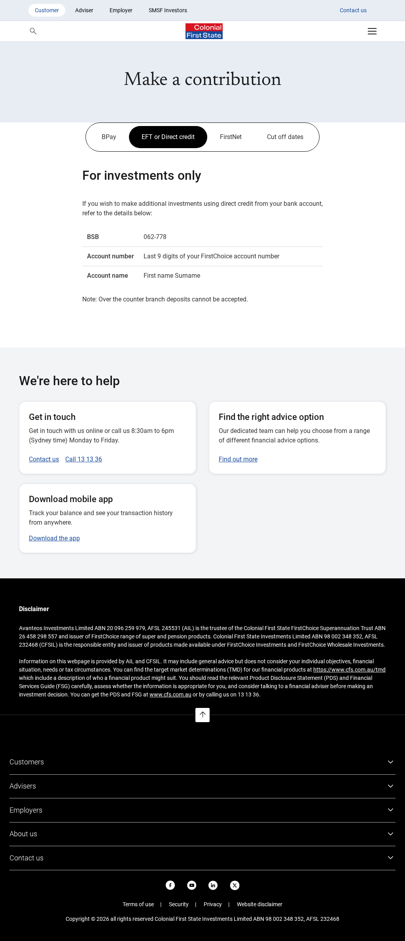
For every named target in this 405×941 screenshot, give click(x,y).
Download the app (54, 538)
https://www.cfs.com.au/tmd (349, 669)
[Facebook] (170, 885)
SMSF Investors (168, 10)
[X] (235, 885)
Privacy (213, 904)
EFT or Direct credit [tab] (168, 137)
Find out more (238, 459)
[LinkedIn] (213, 885)
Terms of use (138, 904)
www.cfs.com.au (170, 694)
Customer (47, 10)
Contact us (353, 10)
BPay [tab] (109, 137)
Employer (121, 10)
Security (179, 904)
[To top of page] (202, 715)
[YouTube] (192, 885)
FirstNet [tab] (231, 137)
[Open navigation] (372, 31)
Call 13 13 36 (83, 459)
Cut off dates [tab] (285, 137)
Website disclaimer (259, 904)
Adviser (84, 10)
